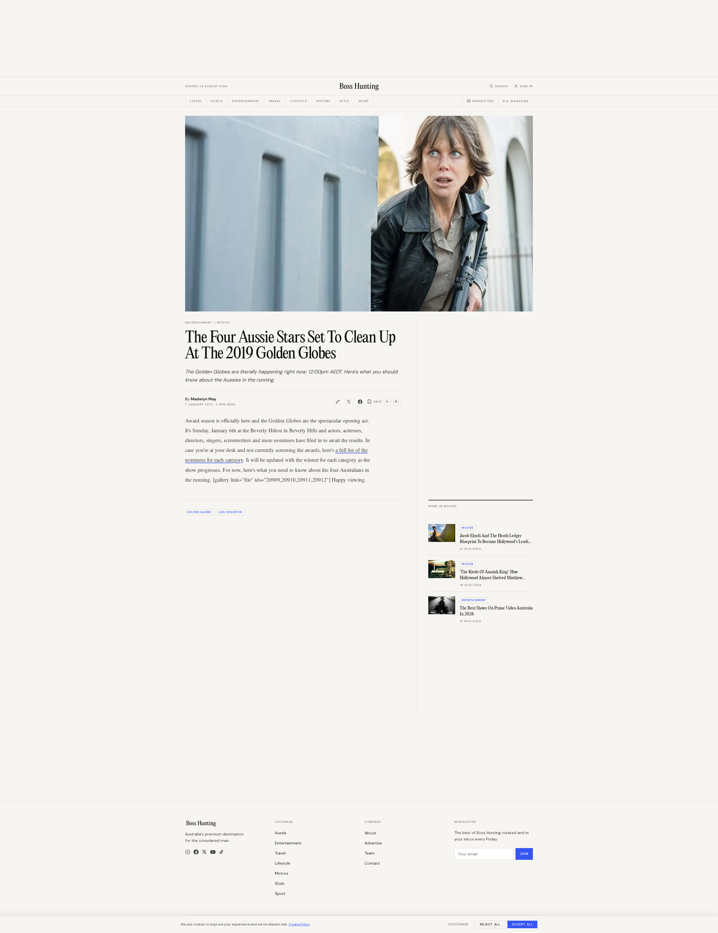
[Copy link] (337, 401)
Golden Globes (199, 512)
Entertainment (245, 101)
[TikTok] (221, 851)
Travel (275, 101)
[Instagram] (187, 852)
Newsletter (483, 101)
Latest (195, 101)
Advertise (373, 843)
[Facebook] (196, 852)
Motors (323, 101)
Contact (372, 863)
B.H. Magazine (515, 101)
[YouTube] (213, 852)
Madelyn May (203, 398)
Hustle (217, 101)
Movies (223, 322)
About (370, 832)
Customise (458, 924)
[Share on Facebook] (360, 401)
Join (524, 854)
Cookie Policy (299, 924)
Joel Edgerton (230, 512)
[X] (204, 851)
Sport (363, 101)
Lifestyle (298, 101)
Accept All (522, 924)
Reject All (490, 924)
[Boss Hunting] (359, 86)
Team (370, 853)
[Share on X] (348, 401)
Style (344, 101)
